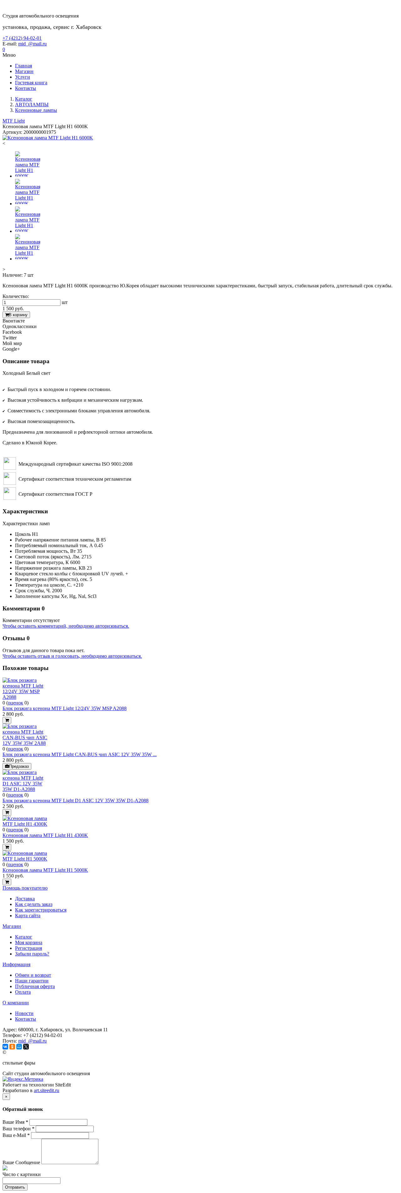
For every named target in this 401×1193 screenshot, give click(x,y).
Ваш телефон (18, 1128)
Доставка (25, 898)
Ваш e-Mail (16, 1135)
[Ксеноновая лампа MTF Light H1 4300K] (26, 824)
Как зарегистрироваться (40, 910)
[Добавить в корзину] (7, 720)
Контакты (25, 1019)
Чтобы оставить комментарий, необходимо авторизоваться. (66, 626)
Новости (24, 1013)
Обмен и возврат (33, 975)
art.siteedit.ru (46, 1090)
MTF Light (14, 120)
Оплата (23, 992)
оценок (15, 702)
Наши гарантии (32, 980)
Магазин (12, 926)
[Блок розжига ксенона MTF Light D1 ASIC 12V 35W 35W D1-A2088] (26, 789)
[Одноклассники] (12, 1046)
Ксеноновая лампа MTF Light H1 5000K (45, 870)
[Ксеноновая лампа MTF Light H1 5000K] (26, 858)
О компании (16, 1002)
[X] (26, 1046)
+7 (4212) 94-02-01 (22, 38)
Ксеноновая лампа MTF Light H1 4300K (45, 835)
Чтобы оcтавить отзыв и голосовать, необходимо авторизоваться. (72, 656)
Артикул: (12, 132)
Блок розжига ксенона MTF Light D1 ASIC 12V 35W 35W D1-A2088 (75, 800)
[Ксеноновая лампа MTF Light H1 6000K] (48, 137)
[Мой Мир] (19, 1046)
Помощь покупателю (25, 888)
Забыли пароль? (32, 953)
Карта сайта (27, 915)
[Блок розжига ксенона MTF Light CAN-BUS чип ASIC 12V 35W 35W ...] (26, 743)
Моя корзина (28, 942)
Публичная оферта (35, 986)
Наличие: (13, 275)
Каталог (23, 936)
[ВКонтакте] (5, 1046)
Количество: (16, 296)
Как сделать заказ (33, 904)
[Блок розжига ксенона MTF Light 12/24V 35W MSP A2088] (26, 697)
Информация (16, 964)
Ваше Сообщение (21, 1162)
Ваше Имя (15, 1122)
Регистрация (28, 948)
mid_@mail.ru (32, 43)
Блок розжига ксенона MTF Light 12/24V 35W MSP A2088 (65, 708)
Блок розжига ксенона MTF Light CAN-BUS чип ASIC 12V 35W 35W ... (80, 754)
